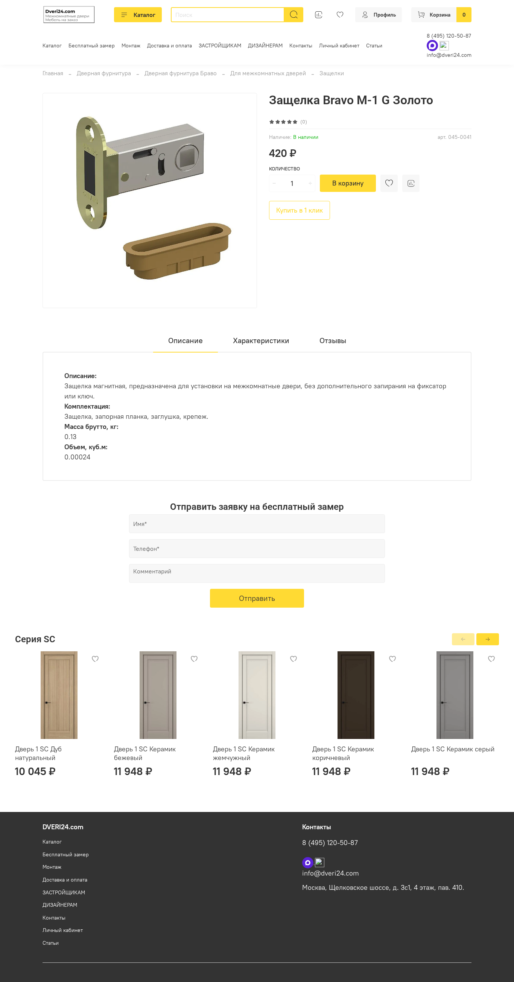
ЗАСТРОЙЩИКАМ (220, 45)
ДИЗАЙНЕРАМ (265, 45)
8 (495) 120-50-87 (449, 35)
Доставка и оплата (169, 45)
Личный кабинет (339, 45)
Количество (284, 169)
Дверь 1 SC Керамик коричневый (343, 753)
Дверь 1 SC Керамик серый (452, 749)
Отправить (257, 598)
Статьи (374, 45)
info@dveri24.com (449, 55)
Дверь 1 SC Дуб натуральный (38, 753)
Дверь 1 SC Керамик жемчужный (244, 753)
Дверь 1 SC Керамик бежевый (145, 753)
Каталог (144, 14)
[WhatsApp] (433, 45)
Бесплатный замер (91, 45)
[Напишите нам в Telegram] (319, 862)
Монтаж (131, 45)
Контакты (300, 45)
